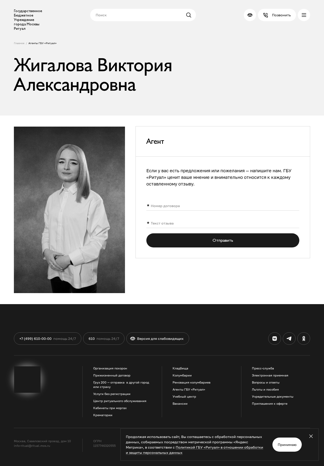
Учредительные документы (272, 396)
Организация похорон (110, 368)
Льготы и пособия (265, 389)
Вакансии (180, 403)
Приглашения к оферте (269, 403)
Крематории (102, 415)
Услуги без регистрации (111, 394)
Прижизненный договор (111, 375)
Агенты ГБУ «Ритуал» (42, 43)
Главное (19, 43)
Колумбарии (182, 375)
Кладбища (180, 368)
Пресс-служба (263, 368)
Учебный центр (184, 396)
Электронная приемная (270, 375)
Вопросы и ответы (265, 382)
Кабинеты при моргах (110, 408)
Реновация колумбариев (191, 382)
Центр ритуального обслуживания (119, 401)
